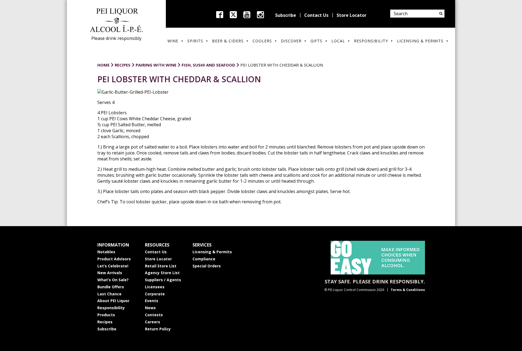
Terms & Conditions (408, 289)
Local (338, 40)
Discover (291, 40)
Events (151, 300)
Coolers (262, 40)
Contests (154, 314)
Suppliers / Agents (163, 279)
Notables (106, 251)
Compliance (203, 258)
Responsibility (371, 40)
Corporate (155, 293)
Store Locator (351, 15)
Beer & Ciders (228, 40)
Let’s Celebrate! (112, 265)
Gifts (316, 40)
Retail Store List (160, 265)
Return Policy (158, 328)
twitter (233, 15)
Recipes (105, 321)
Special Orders (206, 265)
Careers (152, 321)
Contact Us (316, 15)
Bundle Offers (110, 286)
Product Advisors (114, 258)
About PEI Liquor (113, 300)
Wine (172, 40)
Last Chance (109, 293)
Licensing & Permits (420, 40)
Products (106, 314)
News (150, 307)
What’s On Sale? (113, 279)
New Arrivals (109, 272)
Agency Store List (162, 272)
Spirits (195, 40)
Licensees (154, 286)
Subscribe (285, 15)
